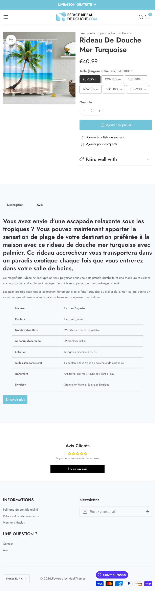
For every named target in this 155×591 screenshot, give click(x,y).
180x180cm (115, 90)
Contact (8, 543)
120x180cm (114, 80)
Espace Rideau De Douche (114, 33)
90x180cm (92, 80)
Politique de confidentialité (20, 509)
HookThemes (77, 578)
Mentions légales (14, 522)
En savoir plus (15, 399)
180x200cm (139, 90)
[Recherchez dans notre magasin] (142, 17)
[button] (116, 159)
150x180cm (137, 80)
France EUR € (14, 579)
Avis (5, 550)
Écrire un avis (77, 469)
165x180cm (92, 90)
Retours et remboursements (21, 516)
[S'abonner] (147, 511)
